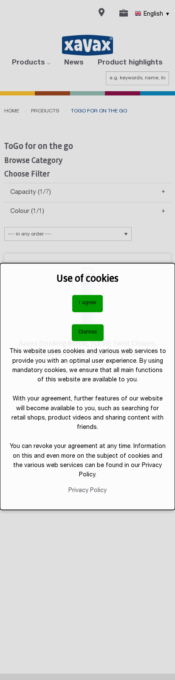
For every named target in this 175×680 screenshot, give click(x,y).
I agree (87, 303)
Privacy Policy (87, 491)
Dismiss (88, 332)
